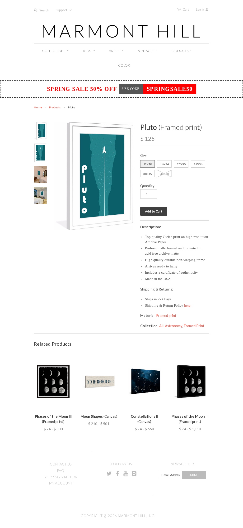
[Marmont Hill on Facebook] (117, 473)
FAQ (60, 470)
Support (62, 10)
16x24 (164, 164)
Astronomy (173, 326)
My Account (60, 483)
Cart (186, 9)
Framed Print (194, 326)
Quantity (147, 186)
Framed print (166, 315)
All (161, 326)
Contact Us (61, 464)
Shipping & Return (60, 477)
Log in (200, 9)
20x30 (181, 164)
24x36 (198, 164)
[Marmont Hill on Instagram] (134, 473)
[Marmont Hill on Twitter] (109, 473)
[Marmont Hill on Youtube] (126, 473)
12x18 (147, 164)
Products (55, 107)
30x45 (147, 174)
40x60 (164, 174)
